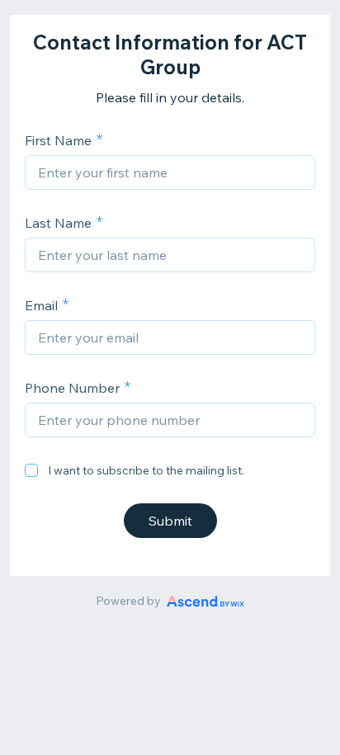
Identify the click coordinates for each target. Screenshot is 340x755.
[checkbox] (31, 470)
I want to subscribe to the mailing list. (146, 470)
